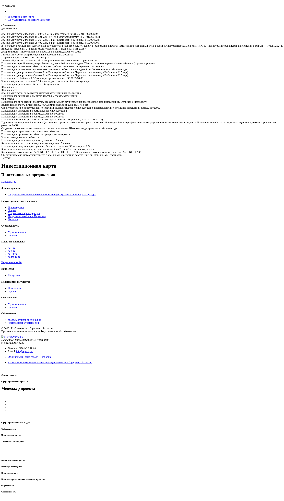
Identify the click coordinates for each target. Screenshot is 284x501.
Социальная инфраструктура (24, 213)
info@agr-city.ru (24, 351)
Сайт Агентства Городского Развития (29, 19)
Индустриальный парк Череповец (27, 216)
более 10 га (14, 256)
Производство (16, 207)
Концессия (14, 275)
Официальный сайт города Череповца (29, 356)
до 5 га (11, 251)
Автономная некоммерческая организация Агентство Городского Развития (50, 362)
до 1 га (11, 248)
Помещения (14, 288)
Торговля (13, 219)
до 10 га (12, 253)
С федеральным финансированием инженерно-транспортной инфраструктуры (52, 194)
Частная (12, 235)
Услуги (12, 210)
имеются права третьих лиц (23, 322)
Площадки (8, 181)
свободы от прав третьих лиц (24, 319)
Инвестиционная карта (21, 16)
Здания (12, 291)
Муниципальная (17, 232)
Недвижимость (11, 262)
